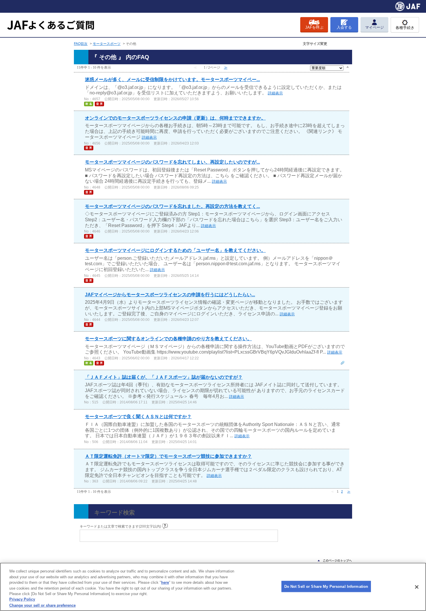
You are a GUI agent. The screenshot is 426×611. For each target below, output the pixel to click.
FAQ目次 (81, 44)
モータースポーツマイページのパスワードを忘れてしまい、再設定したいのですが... (172, 162)
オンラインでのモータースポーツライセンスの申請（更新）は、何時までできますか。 (175, 118)
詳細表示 (275, 93)
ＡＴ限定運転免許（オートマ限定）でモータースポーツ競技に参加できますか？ (168, 456)
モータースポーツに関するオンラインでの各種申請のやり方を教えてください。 (168, 338)
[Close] (416, 587)
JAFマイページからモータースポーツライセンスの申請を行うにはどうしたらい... (170, 294)
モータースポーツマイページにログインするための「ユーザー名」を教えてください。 (175, 250)
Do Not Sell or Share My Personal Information (326, 586)
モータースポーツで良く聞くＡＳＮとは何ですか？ (138, 416)
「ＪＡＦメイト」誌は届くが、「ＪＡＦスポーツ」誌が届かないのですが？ (164, 377)
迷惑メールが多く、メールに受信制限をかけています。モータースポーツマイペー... (172, 79)
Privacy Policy (22, 599)
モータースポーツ (107, 44)
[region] (213, 587)
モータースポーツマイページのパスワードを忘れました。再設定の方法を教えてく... (172, 206)
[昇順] (347, 66)
